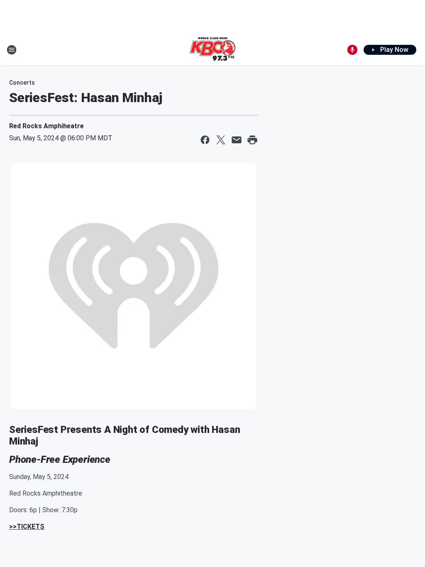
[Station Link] (212, 50)
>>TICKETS (26, 526)
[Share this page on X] (221, 140)
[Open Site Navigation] (12, 50)
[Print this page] (252, 140)
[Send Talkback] (352, 50)
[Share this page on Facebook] (205, 140)
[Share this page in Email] (236, 140)
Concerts (22, 82)
